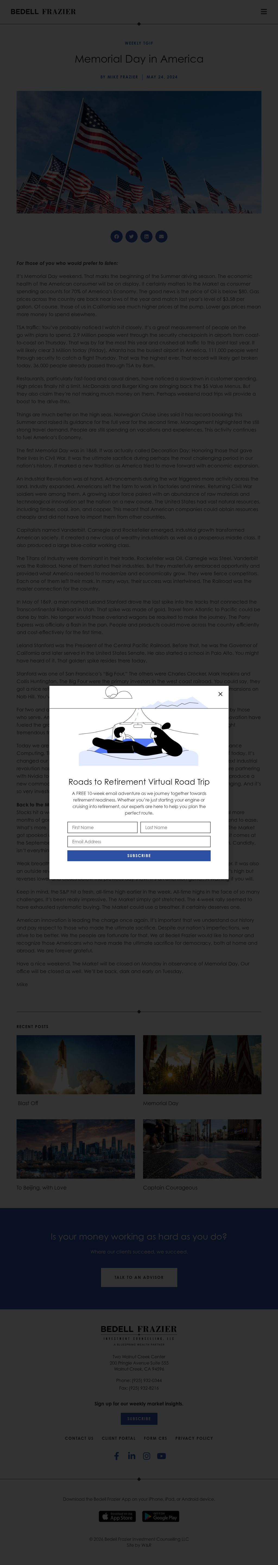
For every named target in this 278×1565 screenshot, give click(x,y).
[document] (139, 782)
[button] (220, 694)
